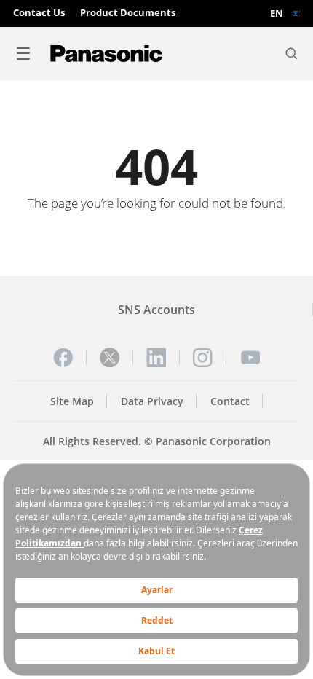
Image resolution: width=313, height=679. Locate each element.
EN (276, 13)
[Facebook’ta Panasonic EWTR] (63, 358)
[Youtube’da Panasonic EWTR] (250, 358)
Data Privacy (152, 401)
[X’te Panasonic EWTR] (110, 358)
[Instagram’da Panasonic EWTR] (203, 358)
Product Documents (127, 13)
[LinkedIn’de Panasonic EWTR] (156, 358)
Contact (230, 401)
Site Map (72, 401)
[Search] (291, 53)
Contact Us (39, 13)
